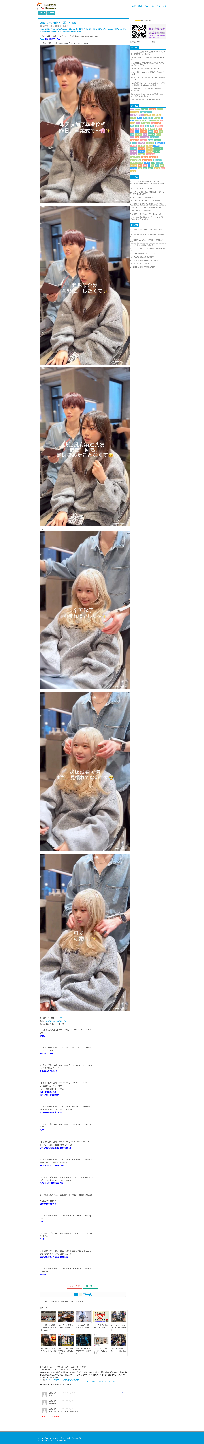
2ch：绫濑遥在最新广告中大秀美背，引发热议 (144, 260)
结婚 (161, 166)
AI (162, 118)
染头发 (78, 1367)
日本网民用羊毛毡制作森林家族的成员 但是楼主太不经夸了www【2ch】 (147, 241)
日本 (146, 6)
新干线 (158, 134)
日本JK (42, 39)
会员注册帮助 (70, 1438)
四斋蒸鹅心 (159, 126)
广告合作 (62, 1438)
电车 (156, 166)
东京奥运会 (145, 123)
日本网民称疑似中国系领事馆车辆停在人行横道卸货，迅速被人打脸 (148, 90)
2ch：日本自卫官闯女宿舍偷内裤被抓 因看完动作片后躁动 (147, 249)
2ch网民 (147, 115)
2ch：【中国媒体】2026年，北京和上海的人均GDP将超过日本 (147, 73)
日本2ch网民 (145, 137)
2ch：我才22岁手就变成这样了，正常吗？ (143, 254)
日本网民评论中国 (136, 163)
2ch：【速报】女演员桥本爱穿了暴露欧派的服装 (66, 1351)
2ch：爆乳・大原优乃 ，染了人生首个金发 (101, 1351)
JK (41, 36)
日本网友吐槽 (150, 154)
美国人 (150, 168)
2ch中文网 (144, 109)
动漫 (140, 6)
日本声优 (157, 146)
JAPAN (147, 120)
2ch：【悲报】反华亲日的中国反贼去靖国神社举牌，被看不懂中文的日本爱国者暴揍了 (148, 53)
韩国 (162, 168)
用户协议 (79, 1438)
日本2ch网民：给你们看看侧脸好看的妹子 (143, 267)
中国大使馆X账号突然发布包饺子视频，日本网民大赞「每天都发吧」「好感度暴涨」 (147, 218)
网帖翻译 (133, 168)
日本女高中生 (158, 149)
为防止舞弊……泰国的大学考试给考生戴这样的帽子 (146, 214)
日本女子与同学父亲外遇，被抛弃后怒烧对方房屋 (145, 207)
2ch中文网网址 (53, 1438)
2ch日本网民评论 (146, 112)
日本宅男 (141, 151)
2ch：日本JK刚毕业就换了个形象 (59, 1370)
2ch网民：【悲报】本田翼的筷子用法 (141, 197)
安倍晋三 (143, 132)
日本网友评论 (135, 157)
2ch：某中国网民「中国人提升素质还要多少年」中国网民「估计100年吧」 (147, 64)
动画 (142, 126)
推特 (132, 134)
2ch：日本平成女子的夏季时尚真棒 (141, 189)
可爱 (152, 126)
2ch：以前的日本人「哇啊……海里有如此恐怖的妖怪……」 (146, 230)
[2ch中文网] (47, 9)
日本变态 (149, 146)
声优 (132, 129)
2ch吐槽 (152, 109)
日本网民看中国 (136, 160)
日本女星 (141, 149)
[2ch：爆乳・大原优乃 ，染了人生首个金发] (101, 1346)
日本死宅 (133, 154)
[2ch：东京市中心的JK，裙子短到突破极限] (119, 1322)
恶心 (161, 132)
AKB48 (138, 120)
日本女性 (133, 149)
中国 (164, 6)
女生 (147, 129)
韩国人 (133, 171)
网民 (139, 168)
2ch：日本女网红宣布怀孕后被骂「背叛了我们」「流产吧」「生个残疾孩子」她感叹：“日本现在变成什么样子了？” (147, 183)
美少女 (157, 168)
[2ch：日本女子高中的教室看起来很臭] (66, 1322)
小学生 (150, 132)
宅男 (132, 132)
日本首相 (147, 163)
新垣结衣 (151, 134)
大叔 (137, 129)
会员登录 (51, 13)
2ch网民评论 (156, 115)
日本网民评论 (157, 160)
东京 (138, 123)
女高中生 (53, 1367)
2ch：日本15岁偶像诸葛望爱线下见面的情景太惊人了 (48, 1327)
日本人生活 (149, 143)
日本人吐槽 (140, 143)
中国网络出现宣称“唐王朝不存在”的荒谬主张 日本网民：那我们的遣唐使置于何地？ (147, 95)
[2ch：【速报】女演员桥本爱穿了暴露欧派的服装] (66, 1346)
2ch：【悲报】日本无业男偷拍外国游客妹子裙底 (145, 201)
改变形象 (60, 1367)
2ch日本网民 (135, 112)
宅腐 (134, 6)
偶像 (132, 126)
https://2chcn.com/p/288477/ (55, 1021)
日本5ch (143, 140)
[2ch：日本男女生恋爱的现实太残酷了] (101, 1322)
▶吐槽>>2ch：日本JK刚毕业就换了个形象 (55, 1385)
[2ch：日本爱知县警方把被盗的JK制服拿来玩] (84, 1346)
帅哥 (156, 132)
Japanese (155, 120)
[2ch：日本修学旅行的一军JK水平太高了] (119, 1346)
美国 (144, 168)
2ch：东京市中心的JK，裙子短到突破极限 (118, 1327)
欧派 (139, 166)
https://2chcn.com (62, 1018)
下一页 (87, 1294)
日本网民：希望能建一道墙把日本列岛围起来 (145, 68)
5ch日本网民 (148, 118)
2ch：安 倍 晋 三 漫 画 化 (141, 264)
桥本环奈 (133, 166)
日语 (153, 163)
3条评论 (65, 26)
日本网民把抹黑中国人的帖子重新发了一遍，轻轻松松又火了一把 (148, 79)
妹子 (159, 129)
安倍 (137, 132)
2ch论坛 (133, 118)
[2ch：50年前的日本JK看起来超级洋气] (84, 1322)
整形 (144, 134)
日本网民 (144, 157)
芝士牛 (84, 1367)
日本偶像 (133, 146)
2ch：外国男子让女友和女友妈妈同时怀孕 (101, 1382)
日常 (158, 6)
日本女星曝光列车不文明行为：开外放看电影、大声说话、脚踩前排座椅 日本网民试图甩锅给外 (148, 84)
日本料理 (157, 151)
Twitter (133, 123)
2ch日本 (159, 109)
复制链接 (76, 1370)
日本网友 (141, 154)
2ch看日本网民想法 (137, 115)
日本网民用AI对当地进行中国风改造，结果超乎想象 (146, 204)
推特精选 (138, 134)
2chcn (137, 109)
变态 (147, 126)
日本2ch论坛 (155, 137)
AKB (132, 120)
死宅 (144, 166)
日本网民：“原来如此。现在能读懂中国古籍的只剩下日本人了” (148, 58)
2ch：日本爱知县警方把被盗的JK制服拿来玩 (83, 1351)
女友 (142, 129)
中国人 (158, 123)
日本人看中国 (159, 143)
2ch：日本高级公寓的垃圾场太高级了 (142, 257)
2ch (132, 109)
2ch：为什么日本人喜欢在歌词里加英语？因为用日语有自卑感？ (147, 236)
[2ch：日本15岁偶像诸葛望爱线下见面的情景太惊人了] (48, 1322)
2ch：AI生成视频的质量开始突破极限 (142, 245)
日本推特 (149, 151)
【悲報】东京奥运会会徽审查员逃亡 (141, 210)
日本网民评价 (147, 160)
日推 (132, 137)
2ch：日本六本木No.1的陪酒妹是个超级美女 (62, 1380)
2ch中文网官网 (43, 1438)
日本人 (133, 143)
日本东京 (157, 140)
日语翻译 (160, 163)
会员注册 (42, 13)
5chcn (140, 118)
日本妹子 (133, 151)
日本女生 (72, 1367)
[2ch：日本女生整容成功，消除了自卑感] (48, 1346)
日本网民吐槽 (153, 157)
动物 (152, 6)
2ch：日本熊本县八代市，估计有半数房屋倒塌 (145, 100)
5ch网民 (156, 118)
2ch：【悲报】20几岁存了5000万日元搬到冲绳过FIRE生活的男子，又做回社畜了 (147, 193)
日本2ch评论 (135, 140)
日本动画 (141, 146)
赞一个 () (76, 1286)
